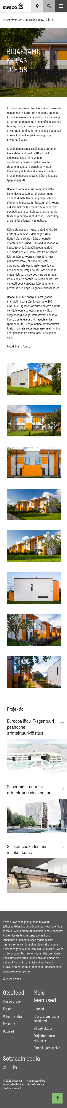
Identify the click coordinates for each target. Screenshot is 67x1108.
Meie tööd (17, 20)
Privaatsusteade (36, 1084)
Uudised (8, 1031)
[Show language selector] (37, 6)
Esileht (6, 20)
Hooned (39, 1009)
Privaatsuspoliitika (35, 1080)
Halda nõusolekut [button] (12, 1088)
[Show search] (49, 6)
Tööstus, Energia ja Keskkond (46, 1018)
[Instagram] (6, 1067)
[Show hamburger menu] (61, 6)
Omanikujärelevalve (47, 1048)
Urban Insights (12, 1016)
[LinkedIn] (16, 1067)
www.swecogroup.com (17, 971)
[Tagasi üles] (57, 1098)
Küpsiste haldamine (13, 1084)
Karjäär (8, 1009)
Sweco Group (12, 1001)
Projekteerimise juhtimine (44, 1038)
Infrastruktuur (43, 1028)
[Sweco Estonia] (13, 6)
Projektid (9, 1024)
